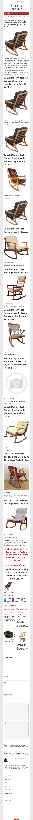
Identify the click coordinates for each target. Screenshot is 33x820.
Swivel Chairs (8, 804)
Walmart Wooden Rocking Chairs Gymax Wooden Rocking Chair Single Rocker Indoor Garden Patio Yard (18, 767)
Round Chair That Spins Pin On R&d (18, 759)
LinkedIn (9, 601)
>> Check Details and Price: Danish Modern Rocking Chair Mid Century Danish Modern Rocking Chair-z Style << (16, 554)
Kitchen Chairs (8, 790)
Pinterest (17, 601)
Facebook (17, 598)
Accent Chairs (8, 776)
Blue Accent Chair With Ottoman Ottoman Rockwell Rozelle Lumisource (18, 745)
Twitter (9, 598)
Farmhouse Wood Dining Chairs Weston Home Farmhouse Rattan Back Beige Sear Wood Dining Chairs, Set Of (19, 753)
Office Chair (8, 797)
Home (5, 16)
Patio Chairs (8, 800)
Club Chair (7, 783)
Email (25, 601)
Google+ (26, 598)
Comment (7, 660)
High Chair (7, 786)
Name (6, 676)
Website (6, 688)
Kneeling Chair (8, 793)
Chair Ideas (10, 16)
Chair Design (18, 818)
